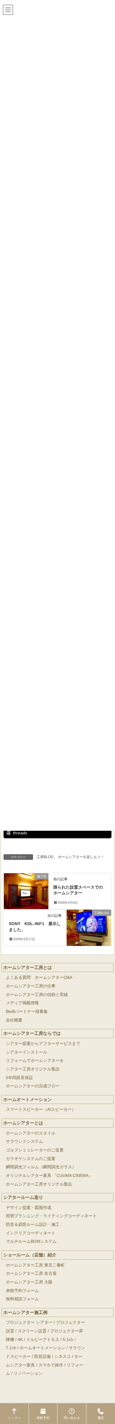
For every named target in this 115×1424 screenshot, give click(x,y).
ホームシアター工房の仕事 (30, 986)
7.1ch (11, 1348)
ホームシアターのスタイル (30, 1133)
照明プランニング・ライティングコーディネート (51, 1216)
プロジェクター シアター (29, 1322)
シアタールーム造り (23, 1197)
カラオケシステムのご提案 (30, 1158)
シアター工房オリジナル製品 (33, 1069)
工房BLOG (45, 857)
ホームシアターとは (23, 1122)
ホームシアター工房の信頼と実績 (37, 994)
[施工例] (26, 887)
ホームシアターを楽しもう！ (81, 857)
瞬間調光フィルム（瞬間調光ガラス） (41, 1167)
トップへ (14, 1418)
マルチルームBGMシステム (31, 1241)
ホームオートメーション (27, 1099)
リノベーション (28, 1373)
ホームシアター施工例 (25, 1312)
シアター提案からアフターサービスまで (43, 1043)
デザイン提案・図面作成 (28, 1207)
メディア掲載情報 (22, 1003)
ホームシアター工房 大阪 (29, 1282)
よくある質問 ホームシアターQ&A (39, 977)
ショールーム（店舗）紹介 (29, 1254)
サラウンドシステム (24, 1141)
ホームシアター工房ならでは (32, 1033)
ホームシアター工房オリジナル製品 (39, 1184)
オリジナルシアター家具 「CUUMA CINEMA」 (49, 1175)
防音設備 (42, 1356)
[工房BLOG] (89, 924)
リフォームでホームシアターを (35, 1060)
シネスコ (62, 1356)
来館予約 (43, 1418)
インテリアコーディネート (30, 1233)
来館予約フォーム (22, 1290)
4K (20, 1339)
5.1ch (68, 1339)
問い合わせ (72, 1418)
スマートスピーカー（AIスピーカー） (41, 1109)
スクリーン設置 (32, 1331)
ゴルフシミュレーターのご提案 (35, 1150)
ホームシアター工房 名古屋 (31, 1273)
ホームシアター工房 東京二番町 (35, 1265)
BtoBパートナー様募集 (27, 1011)
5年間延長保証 (19, 1077)
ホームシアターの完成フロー (33, 1086)
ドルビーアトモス (42, 1339)
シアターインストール (26, 1052)
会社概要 (14, 1020)
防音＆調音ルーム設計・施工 (33, 1224)
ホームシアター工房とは (27, 967)
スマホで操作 (50, 1365)
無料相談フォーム (22, 1299)
